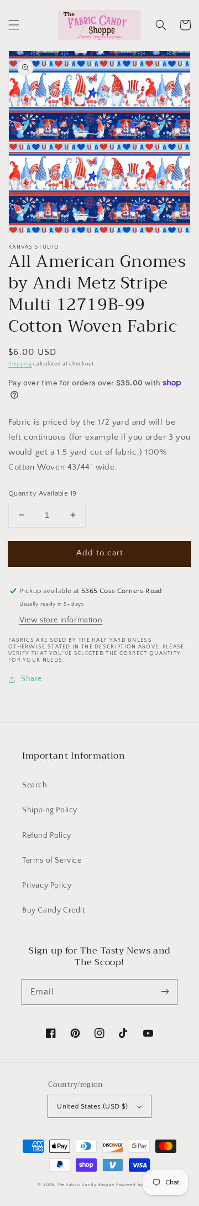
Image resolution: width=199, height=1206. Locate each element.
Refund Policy (46, 835)
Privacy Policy (46, 885)
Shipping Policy (49, 810)
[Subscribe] (165, 992)
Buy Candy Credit (53, 910)
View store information (60, 620)
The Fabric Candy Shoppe (85, 1184)
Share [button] (31, 678)
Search (35, 785)
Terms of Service (52, 860)
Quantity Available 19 (42, 493)
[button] (14, 25)
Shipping (20, 364)
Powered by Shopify (138, 1184)
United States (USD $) (92, 1106)
